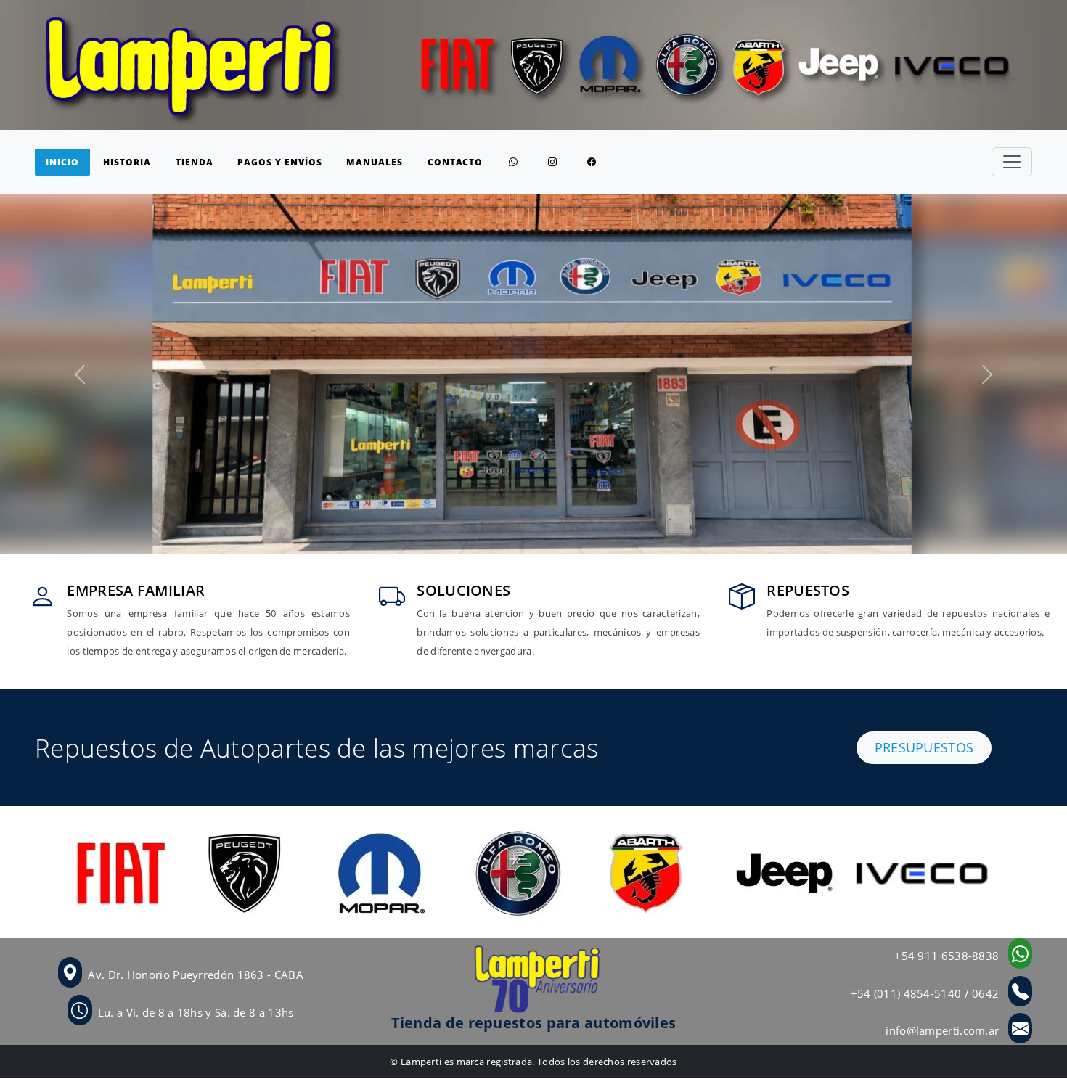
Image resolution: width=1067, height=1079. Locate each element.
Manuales (374, 162)
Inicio (62, 162)
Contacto (455, 162)
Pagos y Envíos (279, 162)
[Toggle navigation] (1012, 161)
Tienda (194, 162)
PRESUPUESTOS (924, 747)
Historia (127, 162)
